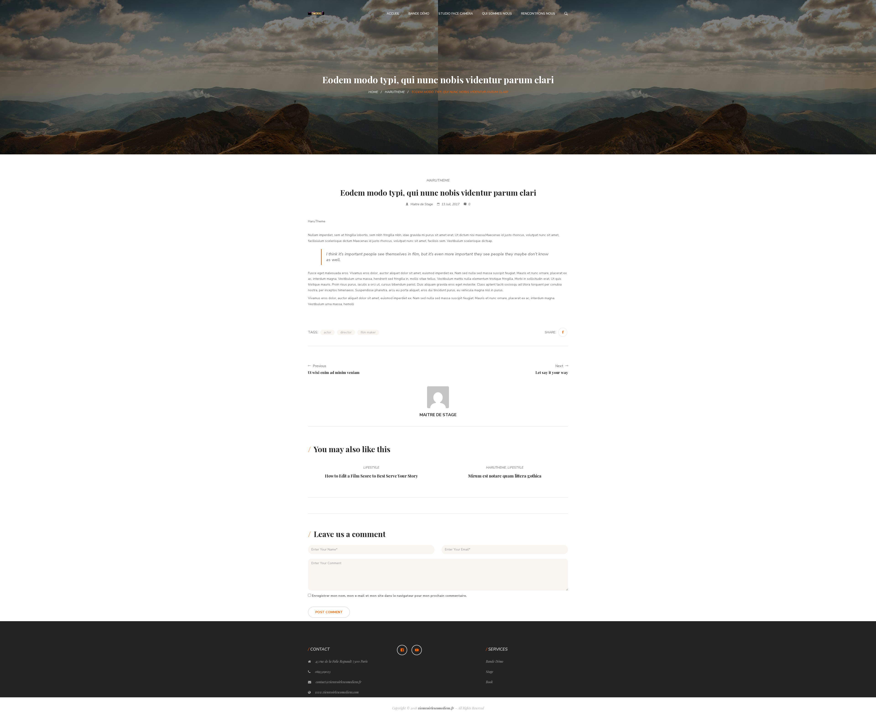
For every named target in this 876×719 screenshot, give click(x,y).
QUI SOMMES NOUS (497, 13)
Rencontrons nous (538, 13)
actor (327, 332)
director (346, 332)
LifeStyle (371, 467)
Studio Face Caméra (455, 13)
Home (373, 92)
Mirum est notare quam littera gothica (504, 476)
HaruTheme (395, 92)
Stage (489, 672)
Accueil (393, 13)
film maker (368, 332)
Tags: (313, 332)
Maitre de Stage (421, 204)
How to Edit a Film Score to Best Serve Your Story (371, 476)
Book (489, 682)
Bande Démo (419, 13)
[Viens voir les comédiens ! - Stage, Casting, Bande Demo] (316, 13)
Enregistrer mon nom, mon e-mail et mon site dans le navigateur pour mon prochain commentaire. (389, 596)
